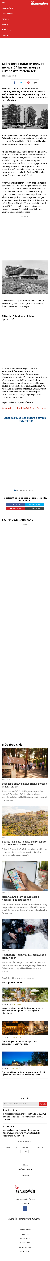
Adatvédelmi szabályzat (25, 1169)
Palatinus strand (11, 1110)
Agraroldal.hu (25, 1251)
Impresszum (25, 1175)
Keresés (43, 1104)
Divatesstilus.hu (25, 1243)
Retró (4, 19)
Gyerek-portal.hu (25, 1247)
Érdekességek (11, 1148)
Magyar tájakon (8, 8)
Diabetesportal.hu (25, 1238)
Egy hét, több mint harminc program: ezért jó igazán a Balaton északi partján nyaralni (23, 1073)
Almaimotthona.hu (25, 1229)
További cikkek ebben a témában (18, 978)
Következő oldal (28, 490)
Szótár (25, 1098)
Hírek (4, 24)
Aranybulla (8, 1126)
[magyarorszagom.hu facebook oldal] (25, 1208)
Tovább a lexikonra (25, 1141)
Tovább (6, 1119)
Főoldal (25, 1165)
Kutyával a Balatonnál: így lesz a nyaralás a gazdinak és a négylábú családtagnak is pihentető (22, 1010)
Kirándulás (26, 1148)
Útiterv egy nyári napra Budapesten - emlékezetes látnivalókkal (19, 1042)
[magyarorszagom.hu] (39, 3)
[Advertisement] (25, 237)
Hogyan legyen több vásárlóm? (25, 1199)
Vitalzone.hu (25, 1234)
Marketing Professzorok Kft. (31, 1219)
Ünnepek (5, 35)
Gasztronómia (7, 13)
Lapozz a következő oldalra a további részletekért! (25, 419)
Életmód (5, 30)
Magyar (40, 1148)
